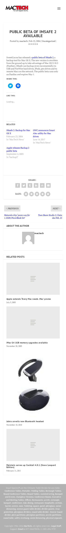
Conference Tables (13, 490)
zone (21, 506)
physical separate (54, 518)
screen (15, 506)
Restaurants (37, 500)
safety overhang (22, 518)
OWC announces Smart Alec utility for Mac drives (44, 133)
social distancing (37, 518)
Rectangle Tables (53, 490)
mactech (23, 41)
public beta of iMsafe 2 (42, 57)
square (36, 506)
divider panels (48, 508)
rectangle (55, 500)
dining (30, 502)
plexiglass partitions (35, 514)
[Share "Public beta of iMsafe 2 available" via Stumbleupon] (42, 185)
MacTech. (28, 526)
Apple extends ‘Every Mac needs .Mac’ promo (28, 299)
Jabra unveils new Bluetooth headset (25, 421)
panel (42, 506)
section (58, 502)
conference (17, 502)
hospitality (49, 502)
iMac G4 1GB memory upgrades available (27, 342)
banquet (7, 502)
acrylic (47, 500)
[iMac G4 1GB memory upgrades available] (33, 322)
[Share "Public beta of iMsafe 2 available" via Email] (48, 185)
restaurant (39, 502)
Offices (28, 500)
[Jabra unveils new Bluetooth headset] (33, 383)
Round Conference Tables (15, 493)
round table (8, 518)
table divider (35, 508)
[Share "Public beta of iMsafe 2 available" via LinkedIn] (36, 185)
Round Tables (33, 493)
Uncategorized (48, 41)
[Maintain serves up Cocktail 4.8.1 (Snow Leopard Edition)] (33, 445)
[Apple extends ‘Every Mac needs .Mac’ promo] (33, 279)
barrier (8, 506)
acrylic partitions (53, 514)
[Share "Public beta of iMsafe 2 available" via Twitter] (24, 185)
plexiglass (50, 506)
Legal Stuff (56, 526)
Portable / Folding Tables (33, 490)
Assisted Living (47, 493)
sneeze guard (23, 508)
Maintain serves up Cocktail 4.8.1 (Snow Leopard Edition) (31, 466)
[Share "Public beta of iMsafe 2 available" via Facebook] (18, 185)
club (25, 502)
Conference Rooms (43, 496)
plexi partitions (18, 514)
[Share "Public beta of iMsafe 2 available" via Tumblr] (30, 185)
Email (20, 529)
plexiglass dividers (22, 512)
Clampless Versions (25, 496)
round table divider (40, 512)
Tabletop (28, 506)
